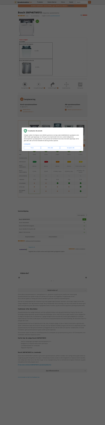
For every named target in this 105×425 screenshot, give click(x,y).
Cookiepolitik (27, 144)
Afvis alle (50, 147)
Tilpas (32, 147)
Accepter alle (70, 147)
